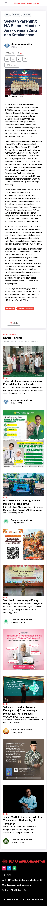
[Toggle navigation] (5, 3)
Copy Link (13, 65)
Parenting (10, 308)
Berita (16, 15)
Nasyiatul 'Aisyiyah (25, 308)
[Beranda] (7, 15)
